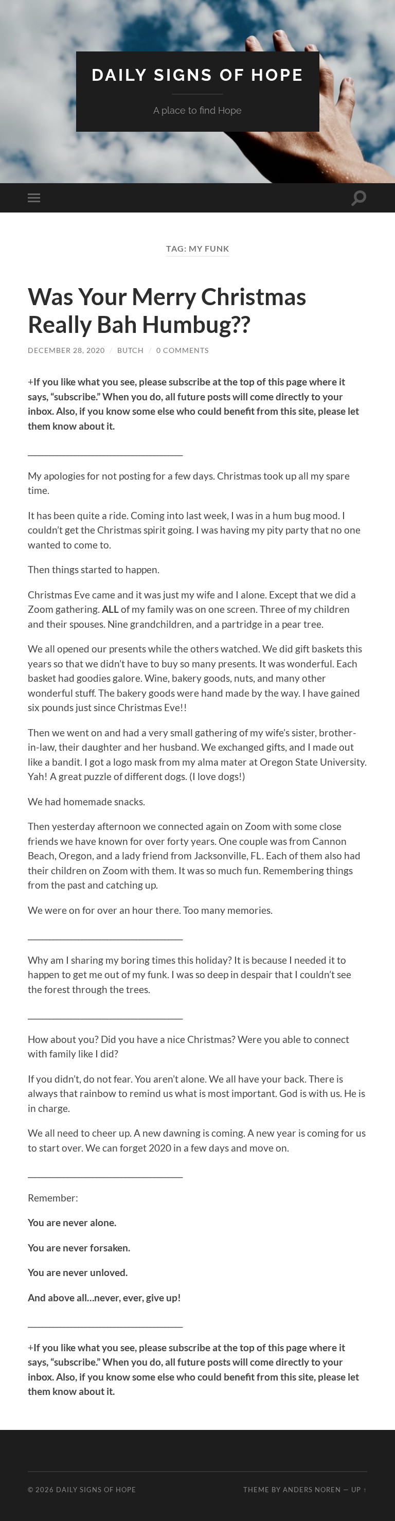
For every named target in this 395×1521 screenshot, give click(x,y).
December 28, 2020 (66, 350)
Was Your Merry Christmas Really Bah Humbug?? (167, 310)
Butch (130, 350)
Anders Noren (312, 1489)
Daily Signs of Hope (198, 74)
